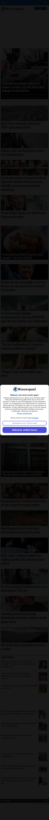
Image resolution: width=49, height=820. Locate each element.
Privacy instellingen (24, 413)
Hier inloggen (33, 418)
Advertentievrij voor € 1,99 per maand (24, 423)
